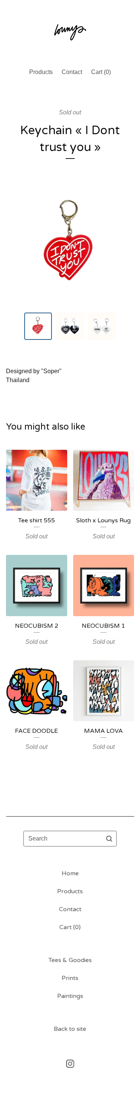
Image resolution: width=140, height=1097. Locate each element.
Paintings (70, 996)
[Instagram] (70, 1064)
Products (41, 72)
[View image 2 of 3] (70, 326)
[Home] (70, 30)
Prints (70, 978)
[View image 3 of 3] (102, 326)
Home (70, 873)
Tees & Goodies (70, 960)
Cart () (101, 72)
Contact (72, 72)
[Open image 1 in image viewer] (70, 244)
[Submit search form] (109, 838)
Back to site (70, 1029)
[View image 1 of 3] (38, 326)
